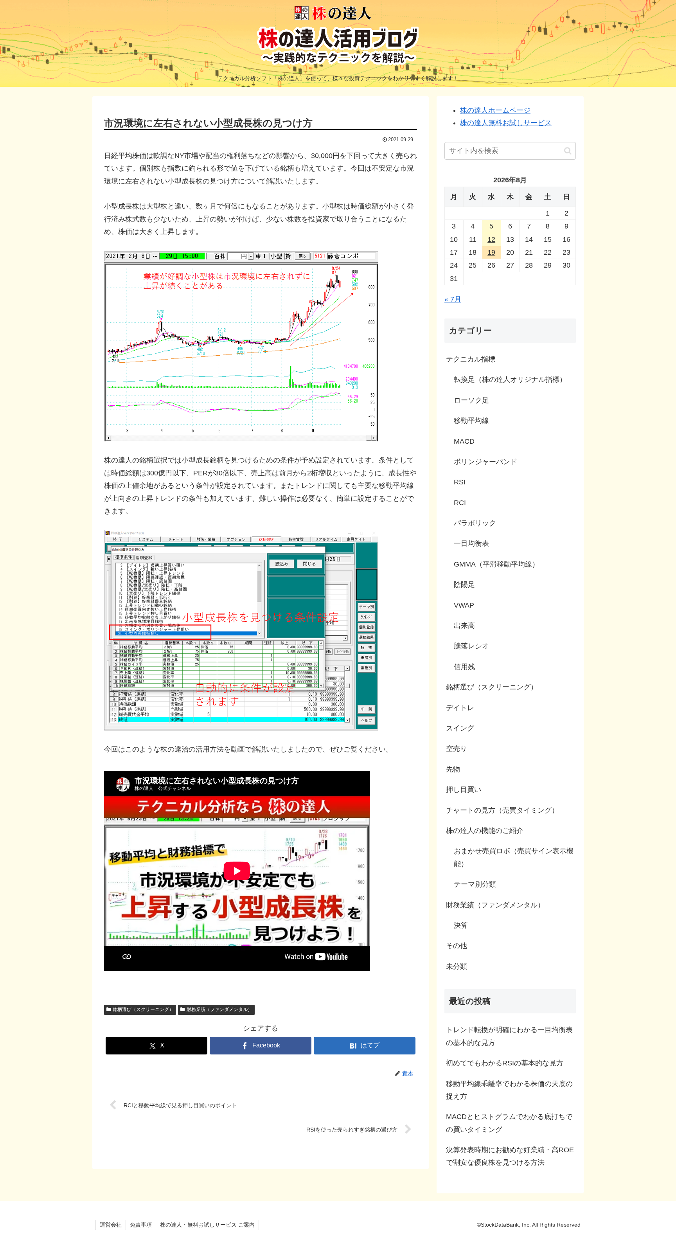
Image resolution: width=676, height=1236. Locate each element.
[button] (568, 150)
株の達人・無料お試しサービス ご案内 (207, 1225)
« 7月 (452, 299)
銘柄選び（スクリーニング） (143, 1009)
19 (491, 252)
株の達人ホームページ (495, 110)
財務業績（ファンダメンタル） (219, 1009)
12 (491, 239)
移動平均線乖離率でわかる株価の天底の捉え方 (509, 1090)
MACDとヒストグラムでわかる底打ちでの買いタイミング (509, 1123)
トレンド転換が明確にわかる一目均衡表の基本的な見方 (509, 1036)
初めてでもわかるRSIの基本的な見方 (504, 1063)
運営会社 (111, 1225)
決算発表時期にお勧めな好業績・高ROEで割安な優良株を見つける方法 (510, 1156)
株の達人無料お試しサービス (506, 123)
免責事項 (141, 1225)
